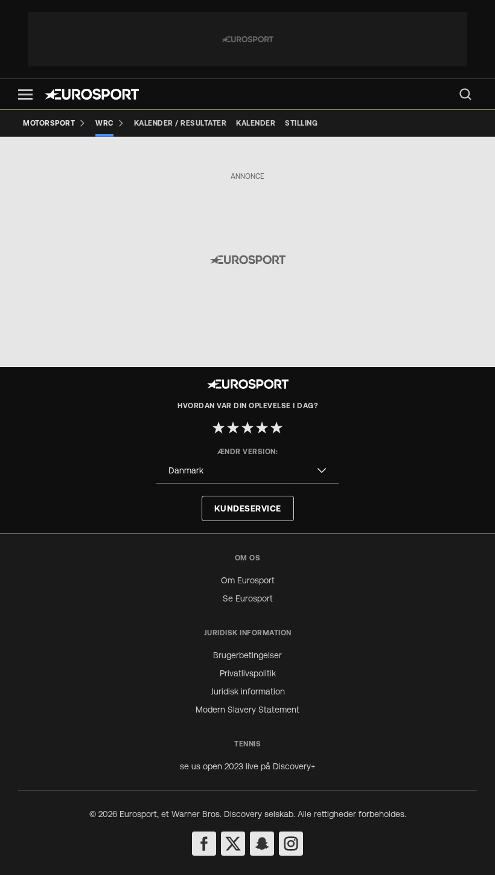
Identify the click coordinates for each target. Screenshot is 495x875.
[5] (276, 427)
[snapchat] (262, 844)
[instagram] (291, 844)
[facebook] (204, 844)
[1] (218, 427)
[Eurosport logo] (92, 94)
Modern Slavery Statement (247, 709)
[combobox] (247, 471)
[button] (25, 94)
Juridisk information (248, 691)
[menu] (465, 94)
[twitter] (233, 844)
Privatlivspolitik (248, 673)
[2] (233, 427)
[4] (262, 427)
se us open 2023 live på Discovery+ (247, 766)
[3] (247, 427)
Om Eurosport (248, 580)
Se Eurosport (248, 598)
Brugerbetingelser (247, 655)
